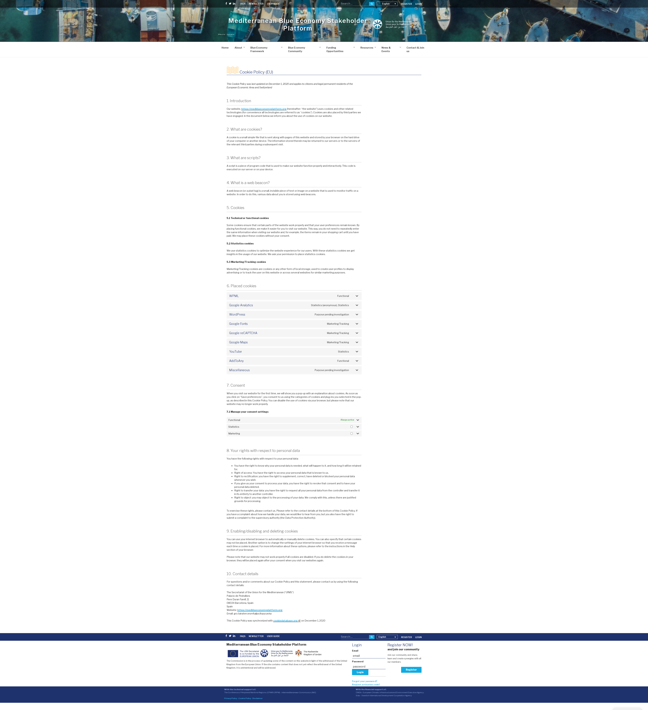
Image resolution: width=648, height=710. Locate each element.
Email (355, 650)
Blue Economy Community (296, 49)
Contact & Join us (415, 49)
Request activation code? (366, 684)
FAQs (242, 4)
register (406, 4)
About (238, 47)
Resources (366, 47)
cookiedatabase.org (285, 620)
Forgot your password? (364, 681)
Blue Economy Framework (258, 49)
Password (357, 661)
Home (225, 47)
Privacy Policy (230, 698)
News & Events (386, 49)
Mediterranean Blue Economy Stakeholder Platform (297, 24)
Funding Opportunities (334, 49)
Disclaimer (257, 698)
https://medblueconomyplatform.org (264, 108)
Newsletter (256, 4)
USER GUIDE (273, 4)
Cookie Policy (244, 698)
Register (411, 669)
